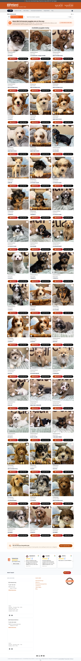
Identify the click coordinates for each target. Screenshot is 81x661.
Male (10, 54)
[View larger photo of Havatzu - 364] (27, 349)
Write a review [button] (16, 563)
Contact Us (38, 585)
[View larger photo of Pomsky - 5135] (50, 444)
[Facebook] (10, 615)
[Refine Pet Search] (8, 17)
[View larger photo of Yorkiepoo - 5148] (27, 190)
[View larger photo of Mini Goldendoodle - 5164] (72, 63)
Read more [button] (28, 566)
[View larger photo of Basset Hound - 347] (50, 412)
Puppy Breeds (46, 10)
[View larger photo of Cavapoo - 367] (27, 254)
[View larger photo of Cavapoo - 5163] (27, 95)
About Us (37, 582)
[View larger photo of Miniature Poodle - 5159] (27, 126)
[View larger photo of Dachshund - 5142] (72, 285)
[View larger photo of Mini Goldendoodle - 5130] (27, 444)
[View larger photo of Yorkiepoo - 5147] (50, 190)
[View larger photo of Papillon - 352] (27, 381)
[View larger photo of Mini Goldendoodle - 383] (72, 31)
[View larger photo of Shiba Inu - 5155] (27, 158)
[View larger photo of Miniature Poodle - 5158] (50, 126)
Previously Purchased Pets (36, 10)
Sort (70, 17)
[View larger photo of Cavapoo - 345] (50, 508)
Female (56, 54)
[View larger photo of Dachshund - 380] (72, 126)
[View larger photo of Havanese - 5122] (72, 508)
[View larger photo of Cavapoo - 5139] (27, 317)
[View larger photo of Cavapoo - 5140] (50, 317)
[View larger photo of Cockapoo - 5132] (50, 476)
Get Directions (12, 590)
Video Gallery (26, 10)
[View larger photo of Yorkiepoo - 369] (72, 254)
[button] (73, 561)
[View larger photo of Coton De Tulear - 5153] (72, 158)
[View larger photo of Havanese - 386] (27, 31)
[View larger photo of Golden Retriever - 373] (72, 222)
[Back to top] (72, 572)
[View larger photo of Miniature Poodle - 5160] (72, 95)
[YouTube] (12, 615)
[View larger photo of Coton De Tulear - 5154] (50, 158)
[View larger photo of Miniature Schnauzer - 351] (50, 381)
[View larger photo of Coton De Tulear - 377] (72, 190)
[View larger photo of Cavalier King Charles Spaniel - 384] (50, 31)
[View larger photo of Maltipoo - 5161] (50, 95)
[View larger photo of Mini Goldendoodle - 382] (27, 63)
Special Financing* (39, 580)
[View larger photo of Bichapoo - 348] (27, 412)
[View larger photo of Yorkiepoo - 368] (50, 254)
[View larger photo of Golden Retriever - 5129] (27, 476)
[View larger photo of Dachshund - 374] (50, 222)
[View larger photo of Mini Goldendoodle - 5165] (50, 63)
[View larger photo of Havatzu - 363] (72, 317)
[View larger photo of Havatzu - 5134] (72, 444)
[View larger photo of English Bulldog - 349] (72, 381)
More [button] (73, 14)
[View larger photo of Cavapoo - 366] (27, 285)
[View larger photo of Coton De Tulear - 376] (27, 222)
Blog (52, 10)
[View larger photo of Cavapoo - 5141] (50, 285)
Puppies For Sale (18, 10)
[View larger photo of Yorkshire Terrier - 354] (72, 412)
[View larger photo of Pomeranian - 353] (72, 349)
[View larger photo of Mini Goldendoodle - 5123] (72, 476)
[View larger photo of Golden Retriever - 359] (50, 349)
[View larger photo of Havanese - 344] (27, 508)
